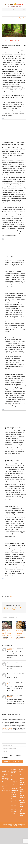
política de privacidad (7, 728)
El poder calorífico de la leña (22, 803)
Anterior (15, 18)
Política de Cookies (20, 825)
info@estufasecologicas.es (9, 731)
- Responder (9, 674)
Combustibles (10, 648)
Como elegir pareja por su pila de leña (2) (7, 633)
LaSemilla (20, 824)
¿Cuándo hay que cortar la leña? (22, 812)
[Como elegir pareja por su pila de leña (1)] (21, 621)
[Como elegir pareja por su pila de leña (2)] (7, 621)
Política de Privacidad (11, 825)
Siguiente (21, 18)
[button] (3, 630)
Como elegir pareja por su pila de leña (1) (21, 633)
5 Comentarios (13, 596)
